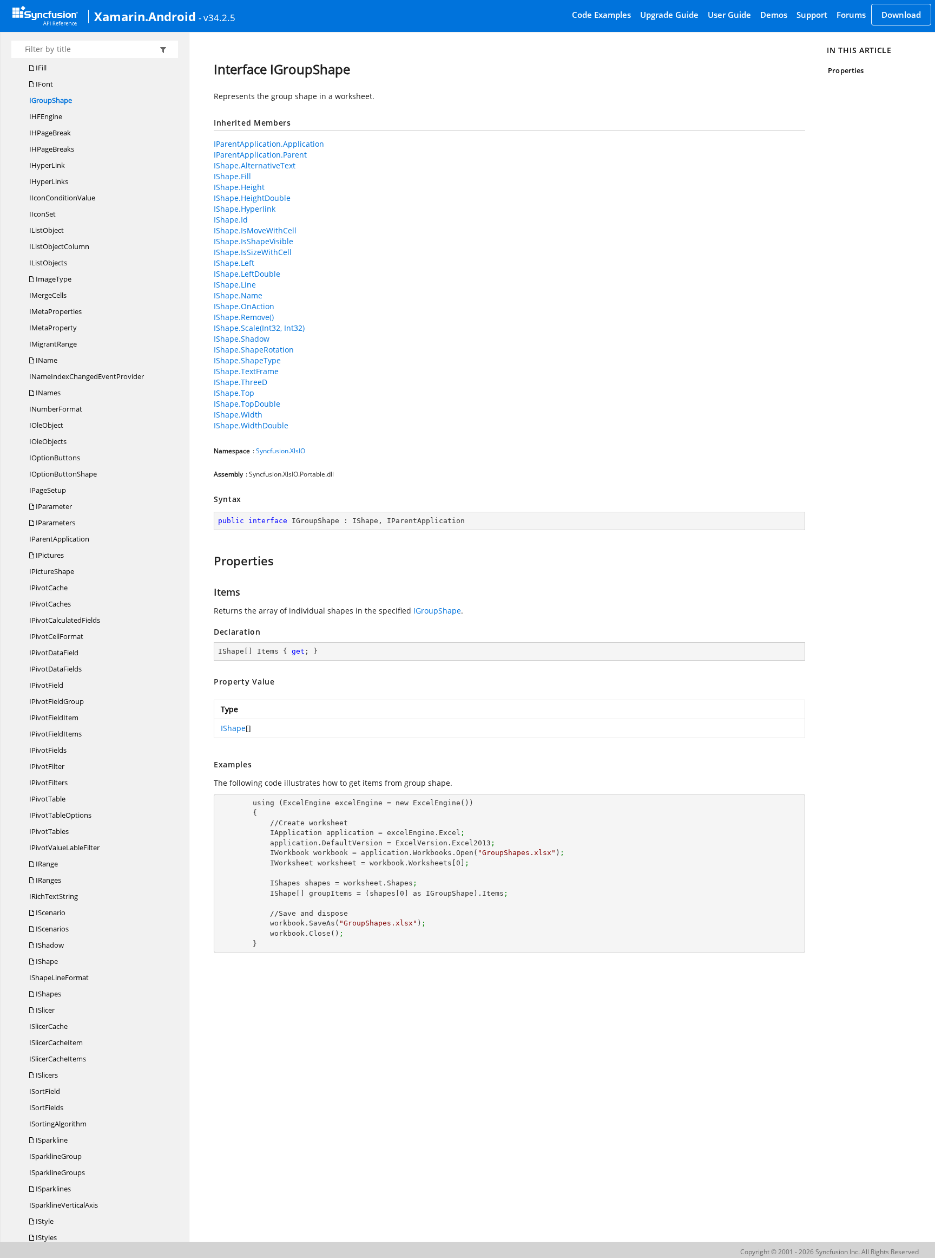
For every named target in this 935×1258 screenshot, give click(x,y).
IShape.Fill (232, 176)
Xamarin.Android (145, 16)
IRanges (47, 880)
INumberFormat (55, 409)
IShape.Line (235, 284)
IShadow (49, 945)
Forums (851, 14)
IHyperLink (47, 165)
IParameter (53, 506)
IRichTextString (53, 896)
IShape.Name (238, 295)
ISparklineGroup (55, 1156)
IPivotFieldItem (53, 717)
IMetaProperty (53, 328)
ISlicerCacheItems (57, 1059)
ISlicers (46, 1075)
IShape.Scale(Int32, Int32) (259, 328)
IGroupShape (50, 100)
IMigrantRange (53, 344)
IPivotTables (49, 831)
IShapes (47, 994)
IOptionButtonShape (63, 474)
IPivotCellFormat (56, 636)
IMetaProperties (55, 311)
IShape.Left (234, 263)
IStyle (44, 1221)
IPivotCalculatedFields (64, 620)
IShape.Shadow (241, 339)
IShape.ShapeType (247, 360)
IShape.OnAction (244, 306)
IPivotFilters (48, 782)
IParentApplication (59, 539)
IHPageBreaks (51, 149)
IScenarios (51, 929)
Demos (773, 14)
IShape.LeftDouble (247, 274)
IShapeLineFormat (59, 977)
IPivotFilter (46, 766)
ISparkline (51, 1140)
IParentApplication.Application (269, 144)
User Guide (729, 14)
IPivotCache (48, 587)
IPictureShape (51, 571)
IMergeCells (48, 295)
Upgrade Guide (669, 14)
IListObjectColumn (59, 246)
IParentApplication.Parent (260, 154)
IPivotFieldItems (55, 734)
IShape (46, 961)
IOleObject (46, 425)
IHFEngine (45, 116)
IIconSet (42, 214)
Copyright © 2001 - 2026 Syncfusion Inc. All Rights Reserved (829, 1251)
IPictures (49, 555)
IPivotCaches (50, 604)
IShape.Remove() (244, 317)
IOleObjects (48, 441)
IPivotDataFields (55, 669)
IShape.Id (231, 219)
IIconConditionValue (62, 198)
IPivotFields (48, 750)
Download (901, 14)
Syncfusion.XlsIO (280, 450)
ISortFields (46, 1107)
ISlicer (44, 1010)
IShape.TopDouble (247, 404)
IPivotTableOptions (60, 815)
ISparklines (52, 1189)
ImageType (52, 279)
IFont (43, 84)
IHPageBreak (50, 133)
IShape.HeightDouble (252, 198)
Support (811, 14)
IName (45, 360)
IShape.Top (234, 393)
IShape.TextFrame (246, 371)
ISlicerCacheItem (56, 1042)
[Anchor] (208, 560)
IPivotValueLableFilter (64, 847)
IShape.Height (239, 187)
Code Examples (601, 14)
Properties (846, 70)
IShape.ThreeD (240, 382)
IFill (40, 68)
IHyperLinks (48, 181)
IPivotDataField (53, 652)
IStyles (45, 1237)
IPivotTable (47, 799)
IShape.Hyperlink (244, 209)
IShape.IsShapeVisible (253, 241)
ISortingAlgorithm (58, 1124)
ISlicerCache (48, 1026)
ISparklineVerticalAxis (63, 1205)
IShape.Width (238, 414)
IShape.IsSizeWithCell (253, 252)
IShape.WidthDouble (251, 425)
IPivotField (46, 685)
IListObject (46, 230)
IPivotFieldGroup (56, 701)
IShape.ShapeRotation (254, 349)
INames (47, 392)
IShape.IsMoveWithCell (255, 230)
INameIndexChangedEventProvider (86, 376)
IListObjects (48, 263)
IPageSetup (47, 490)
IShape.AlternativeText (254, 165)
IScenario (49, 912)
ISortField (44, 1091)
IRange (46, 864)
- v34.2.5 (217, 17)
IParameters (54, 522)
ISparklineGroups (57, 1172)
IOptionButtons (54, 457)
